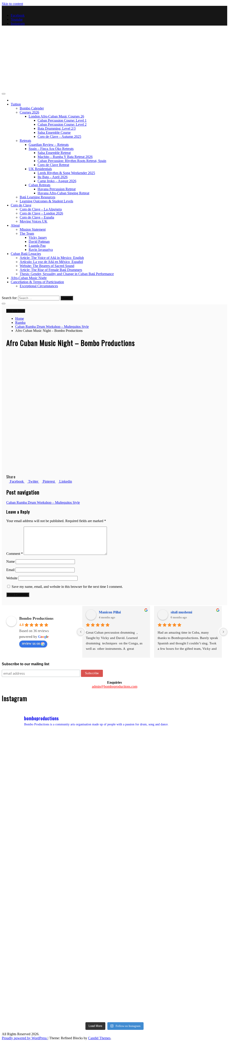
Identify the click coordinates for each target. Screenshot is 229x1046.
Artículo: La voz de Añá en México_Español (51, 262)
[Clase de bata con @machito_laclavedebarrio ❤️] (86, 876)
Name (10, 561)
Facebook (18, 15)
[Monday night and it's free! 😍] (143, 762)
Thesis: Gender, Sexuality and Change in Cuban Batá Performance (67, 274)
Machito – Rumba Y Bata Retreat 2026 (65, 157)
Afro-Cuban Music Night (29, 278)
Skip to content (12, 4)
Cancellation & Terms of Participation (37, 282)
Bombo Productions (43, 60)
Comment (14, 554)
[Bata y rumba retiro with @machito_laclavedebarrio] (86, 933)
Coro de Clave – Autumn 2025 (59, 136)
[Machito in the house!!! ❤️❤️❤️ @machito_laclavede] (143, 933)
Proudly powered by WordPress (25, 1038)
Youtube (17, 19)
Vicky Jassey (38, 237)
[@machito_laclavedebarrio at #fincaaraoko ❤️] (200, 876)
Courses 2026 (29, 112)
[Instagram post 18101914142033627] (143, 876)
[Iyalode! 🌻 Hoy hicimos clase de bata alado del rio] (29, 933)
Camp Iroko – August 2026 (57, 181)
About (15, 225)
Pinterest (49, 481)
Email (10, 570)
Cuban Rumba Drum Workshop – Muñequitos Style (43, 502)
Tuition (16, 104)
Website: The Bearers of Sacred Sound (47, 266)
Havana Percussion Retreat (57, 189)
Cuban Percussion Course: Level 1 (62, 120)
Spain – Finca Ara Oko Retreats (51, 149)
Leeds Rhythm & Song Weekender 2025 (66, 173)
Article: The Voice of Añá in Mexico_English (52, 258)
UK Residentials (40, 169)
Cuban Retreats (39, 185)
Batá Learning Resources (37, 197)
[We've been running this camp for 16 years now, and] (29, 819)
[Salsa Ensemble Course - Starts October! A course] (86, 762)
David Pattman (39, 241)
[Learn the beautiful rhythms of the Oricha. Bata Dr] (29, 762)
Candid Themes (99, 1038)
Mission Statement (33, 229)
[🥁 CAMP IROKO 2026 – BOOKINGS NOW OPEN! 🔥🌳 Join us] (86, 991)
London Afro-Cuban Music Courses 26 (56, 116)
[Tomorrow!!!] (29, 876)
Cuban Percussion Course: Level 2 (62, 124)
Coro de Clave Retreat (53, 165)
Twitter (33, 481)
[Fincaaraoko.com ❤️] (200, 991)
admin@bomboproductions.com (114, 686)
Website (11, 578)
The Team (27, 233)
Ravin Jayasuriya (41, 250)
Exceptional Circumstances (39, 286)
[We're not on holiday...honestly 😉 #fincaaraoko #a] (200, 819)
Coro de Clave (21, 205)
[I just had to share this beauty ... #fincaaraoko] (200, 933)
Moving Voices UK (33, 221)
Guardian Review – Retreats (49, 145)
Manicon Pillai (110, 612)
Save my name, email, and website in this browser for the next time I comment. (67, 587)
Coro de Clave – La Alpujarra (41, 209)
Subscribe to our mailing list (25, 664)
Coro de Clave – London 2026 (41, 213)
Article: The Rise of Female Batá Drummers (51, 270)
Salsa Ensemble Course (54, 132)
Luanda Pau (37, 245)
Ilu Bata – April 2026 (53, 177)
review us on (31, 643)
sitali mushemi (181, 612)
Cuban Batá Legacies (26, 254)
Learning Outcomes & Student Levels (46, 201)
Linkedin (65, 481)
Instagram (18, 23)
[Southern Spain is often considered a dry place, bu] (200, 762)
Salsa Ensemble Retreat (54, 153)
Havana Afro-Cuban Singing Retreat (63, 193)
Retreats (25, 140)
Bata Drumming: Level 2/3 (57, 128)
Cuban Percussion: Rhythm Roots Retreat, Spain (72, 161)
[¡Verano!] (29, 991)
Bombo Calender (32, 108)
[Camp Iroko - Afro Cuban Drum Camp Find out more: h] (143, 991)
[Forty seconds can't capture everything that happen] (143, 819)
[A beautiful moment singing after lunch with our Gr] (86, 819)
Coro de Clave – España (37, 217)
